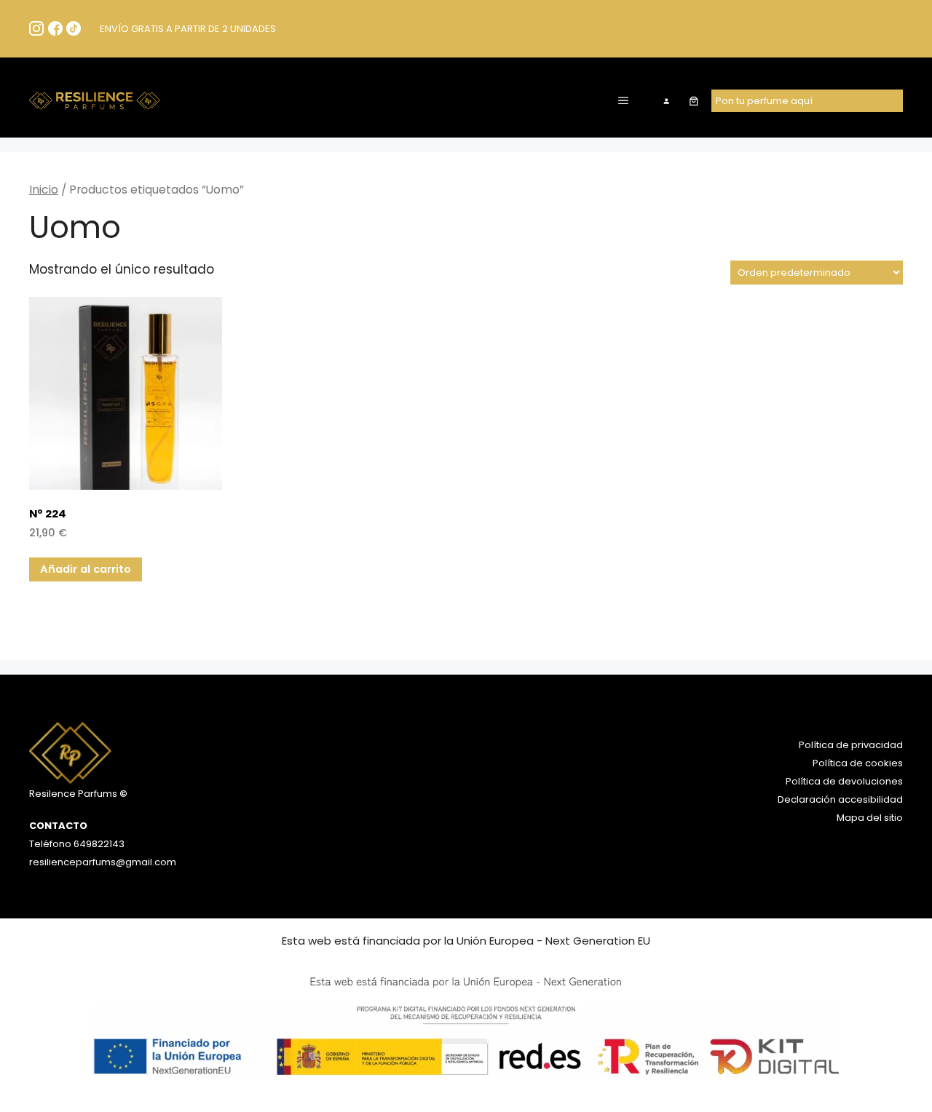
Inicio (43, 189)
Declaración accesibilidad (840, 799)
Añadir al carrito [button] (85, 568)
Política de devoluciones (844, 781)
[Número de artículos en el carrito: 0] (694, 101)
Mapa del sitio (870, 818)
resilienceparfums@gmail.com (102, 862)
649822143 (98, 844)
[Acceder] (666, 101)
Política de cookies (858, 763)
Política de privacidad (851, 745)
